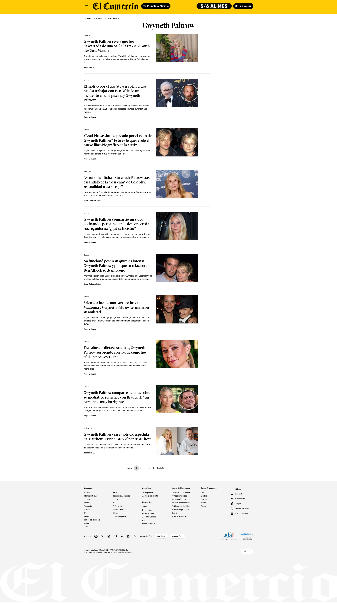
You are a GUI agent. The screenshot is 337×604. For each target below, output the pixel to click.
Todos (144, 506)
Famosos (87, 35)
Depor (203, 506)
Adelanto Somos (149, 517)
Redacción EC (89, 68)
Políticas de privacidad (181, 506)
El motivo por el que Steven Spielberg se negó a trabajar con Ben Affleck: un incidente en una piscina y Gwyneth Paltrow (115, 92)
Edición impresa (119, 516)
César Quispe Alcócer (92, 284)
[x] (102, 536)
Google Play (177, 536)
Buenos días (147, 510)
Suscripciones (148, 492)
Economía (88, 506)
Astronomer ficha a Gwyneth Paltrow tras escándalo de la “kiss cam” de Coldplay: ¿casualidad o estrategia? (117, 182)
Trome (203, 503)
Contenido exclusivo (92, 520)
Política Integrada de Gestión (180, 511)
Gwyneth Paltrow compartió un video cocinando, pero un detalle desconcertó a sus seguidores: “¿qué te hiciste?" (117, 223)
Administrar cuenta (150, 496)
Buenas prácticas (179, 499)
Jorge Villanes (90, 117)
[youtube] (115, 536)
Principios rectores (179, 496)
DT (85, 513)
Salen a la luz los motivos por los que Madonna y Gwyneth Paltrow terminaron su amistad (116, 307)
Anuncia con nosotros (181, 503)
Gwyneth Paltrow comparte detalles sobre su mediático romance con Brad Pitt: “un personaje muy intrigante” (117, 397)
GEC (203, 492)
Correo (204, 499)
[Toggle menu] (86, 6)
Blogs (115, 513)
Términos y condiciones (181, 492)
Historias (87, 171)
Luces (115, 499)
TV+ (114, 503)
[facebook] (96, 536)
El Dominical (118, 506)
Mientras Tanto (148, 524)
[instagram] (108, 536)
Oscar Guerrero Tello (92, 201)
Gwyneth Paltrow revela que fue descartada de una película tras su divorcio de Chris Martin (117, 45)
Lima (86, 527)
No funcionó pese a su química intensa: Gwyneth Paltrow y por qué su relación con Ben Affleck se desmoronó (118, 265)
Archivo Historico (120, 510)
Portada (87, 492)
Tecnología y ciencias (121, 496)
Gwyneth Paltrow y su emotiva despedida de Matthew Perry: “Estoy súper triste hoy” (118, 436)
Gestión (204, 496)
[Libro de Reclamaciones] (247, 536)
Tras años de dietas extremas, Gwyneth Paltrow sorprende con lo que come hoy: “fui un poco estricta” (116, 352)
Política (87, 503)
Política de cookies (179, 516)
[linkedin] (121, 536)
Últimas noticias (90, 496)
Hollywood (88, 428)
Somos (86, 516)
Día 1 (144, 520)
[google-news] (128, 536)
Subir (245, 551)
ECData (87, 499)
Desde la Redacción (150, 513)
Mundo (86, 523)
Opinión (87, 510)
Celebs (86, 80)
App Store (161, 536)
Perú (115, 492)
